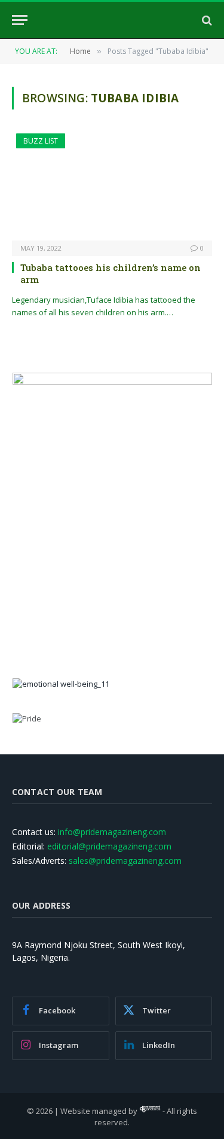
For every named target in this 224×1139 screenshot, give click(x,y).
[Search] (206, 20)
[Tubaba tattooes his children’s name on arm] (112, 186)
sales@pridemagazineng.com (125, 860)
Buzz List (40, 141)
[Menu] (19, 20)
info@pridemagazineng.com (112, 832)
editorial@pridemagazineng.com (109, 846)
